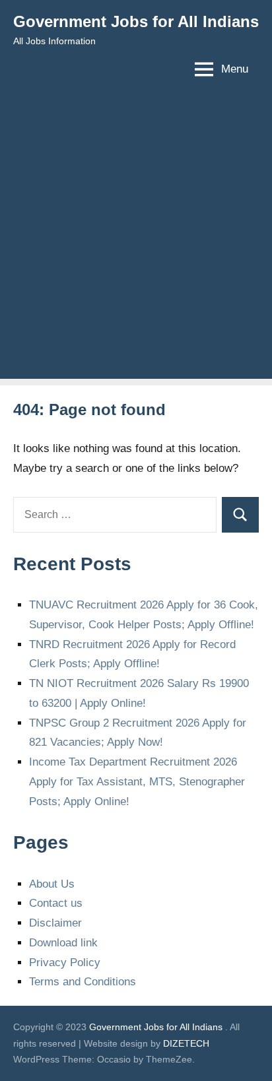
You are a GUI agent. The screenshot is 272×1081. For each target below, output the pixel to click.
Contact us (56, 903)
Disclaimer (55, 923)
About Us (52, 884)
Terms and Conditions (82, 981)
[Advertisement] (136, 243)
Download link (63, 942)
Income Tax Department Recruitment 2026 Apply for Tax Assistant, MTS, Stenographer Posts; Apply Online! (137, 782)
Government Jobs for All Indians (136, 21)
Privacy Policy (64, 962)
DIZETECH (186, 1043)
